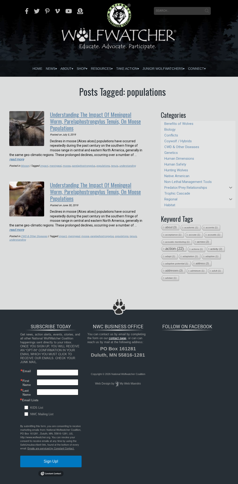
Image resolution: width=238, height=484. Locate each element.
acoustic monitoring (177, 242)
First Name (27, 382)
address (202, 263)
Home (37, 68)
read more (16, 159)
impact (44, 165)
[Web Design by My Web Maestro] (117, 383)
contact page (117, 338)
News (50, 68)
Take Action (126, 68)
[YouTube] (68, 11)
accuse (194, 234)
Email (27, 371)
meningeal (55, 165)
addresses (174, 270)
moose (66, 165)
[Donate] (80, 11)
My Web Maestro (130, 383)
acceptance (173, 234)
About (66, 68)
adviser (170, 278)
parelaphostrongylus (83, 165)
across (203, 241)
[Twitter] (37, 11)
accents (212, 227)
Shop (81, 68)
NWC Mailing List (41, 414)
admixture (197, 270)
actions (197, 249)
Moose (25, 165)
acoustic (214, 234)
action (174, 248)
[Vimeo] (57, 11)
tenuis (114, 165)
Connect (196, 68)
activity (216, 249)
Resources (101, 68)
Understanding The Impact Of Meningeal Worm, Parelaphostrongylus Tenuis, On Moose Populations (95, 121)
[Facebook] (27, 11)
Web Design (103, 383)
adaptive (211, 256)
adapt (170, 256)
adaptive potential (176, 263)
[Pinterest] (47, 11)
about (171, 227)
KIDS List (36, 407)
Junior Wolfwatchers (162, 68)
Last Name (27, 392)
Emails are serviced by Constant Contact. (50, 448)
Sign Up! (51, 461)
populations (103, 165)
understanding (127, 165)
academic (191, 227)
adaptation (190, 256)
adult (216, 270)
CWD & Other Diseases (34, 236)
